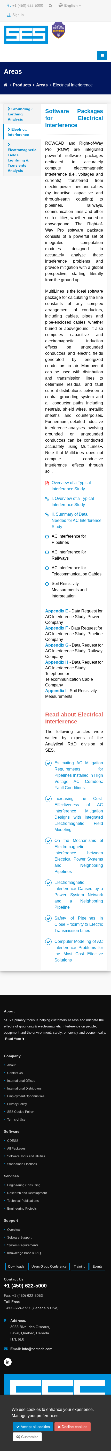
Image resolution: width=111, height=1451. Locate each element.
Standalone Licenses (22, 1164)
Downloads (16, 1266)
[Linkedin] (8, 1362)
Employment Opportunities (25, 1096)
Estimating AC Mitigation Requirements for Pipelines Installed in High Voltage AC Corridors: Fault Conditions (78, 775)
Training (79, 1266)
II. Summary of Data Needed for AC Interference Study (76, 520)
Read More (13, 1039)
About (11, 1065)
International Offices (21, 1081)
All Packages (16, 1148)
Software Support (19, 1237)
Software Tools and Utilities (26, 1156)
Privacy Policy (17, 1104)
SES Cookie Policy (20, 1112)
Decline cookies (74, 1427)
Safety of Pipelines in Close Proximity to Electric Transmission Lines (78, 924)
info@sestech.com (37, 1349)
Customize (29, 1437)
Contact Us (15, 1073)
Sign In (17, 15)
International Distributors (24, 1088)
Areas (42, 85)
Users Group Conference (49, 1266)
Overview (13, 1230)
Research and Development (27, 1193)
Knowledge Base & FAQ (24, 1253)
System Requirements (22, 1245)
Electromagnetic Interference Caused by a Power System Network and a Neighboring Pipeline (78, 894)
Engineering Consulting (24, 1185)
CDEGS (12, 1141)
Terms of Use (16, 1119)
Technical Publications (23, 1201)
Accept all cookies (35, 1427)
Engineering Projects (22, 1208)
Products (22, 85)
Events (97, 1266)
